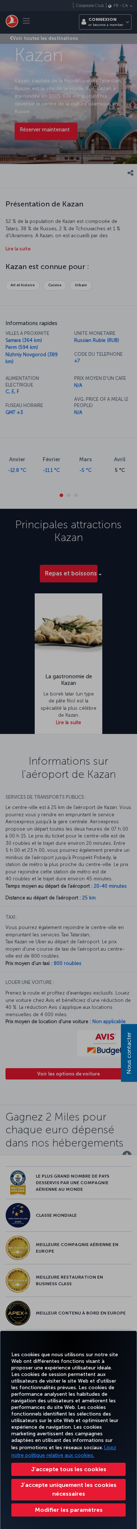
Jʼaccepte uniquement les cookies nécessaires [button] (68, 1489)
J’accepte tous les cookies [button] (68, 1469)
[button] (68, 1510)
